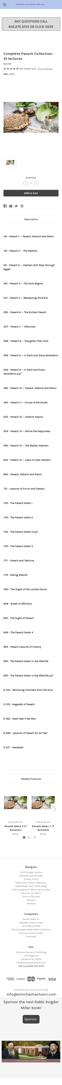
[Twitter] (16, 206)
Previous (4, 809)
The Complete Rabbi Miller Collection (31, 929)
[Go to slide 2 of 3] (29, 837)
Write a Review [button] (45, 68)
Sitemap (31, 903)
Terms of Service (31, 896)
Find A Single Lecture (31, 872)
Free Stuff (31, 936)
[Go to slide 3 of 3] (34, 837)
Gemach (31, 900)
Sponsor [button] (31, 1019)
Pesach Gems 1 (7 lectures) (43, 828)
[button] (31, 1051)
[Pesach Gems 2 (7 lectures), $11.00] (15, 802)
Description (31, 219)
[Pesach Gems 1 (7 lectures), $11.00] (43, 802)
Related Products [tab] (31, 778)
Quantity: (31, 177)
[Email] (10, 206)
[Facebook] (5, 206)
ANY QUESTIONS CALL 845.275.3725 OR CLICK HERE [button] (31, 24)
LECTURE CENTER (31, 926)
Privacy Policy (31, 879)
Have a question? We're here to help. (31, 889)
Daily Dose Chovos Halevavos (31, 882)
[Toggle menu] (4, 4)
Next (54, 809)
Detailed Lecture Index (31, 875)
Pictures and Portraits (31, 933)
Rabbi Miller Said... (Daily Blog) (31, 886)
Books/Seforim (31, 919)
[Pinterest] (22, 206)
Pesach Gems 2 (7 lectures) (15, 828)
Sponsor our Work (31, 893)
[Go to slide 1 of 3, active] (24, 837)
